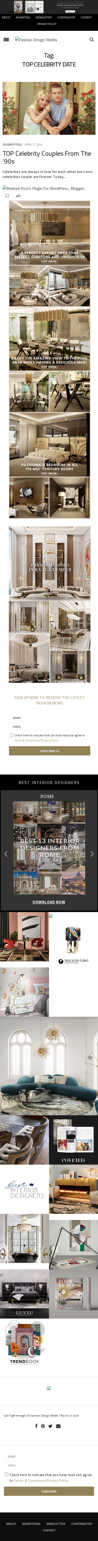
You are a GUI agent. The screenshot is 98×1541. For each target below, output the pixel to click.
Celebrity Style (12, 145)
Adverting (23, 17)
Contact (86, 17)
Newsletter (44, 17)
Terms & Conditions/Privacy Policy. (37, 740)
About (6, 17)
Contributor (66, 17)
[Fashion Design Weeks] (36, 40)
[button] (92, 853)
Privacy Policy (46, 24)
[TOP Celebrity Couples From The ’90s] (49, 108)
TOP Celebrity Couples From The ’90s (47, 157)
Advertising (31, 1523)
